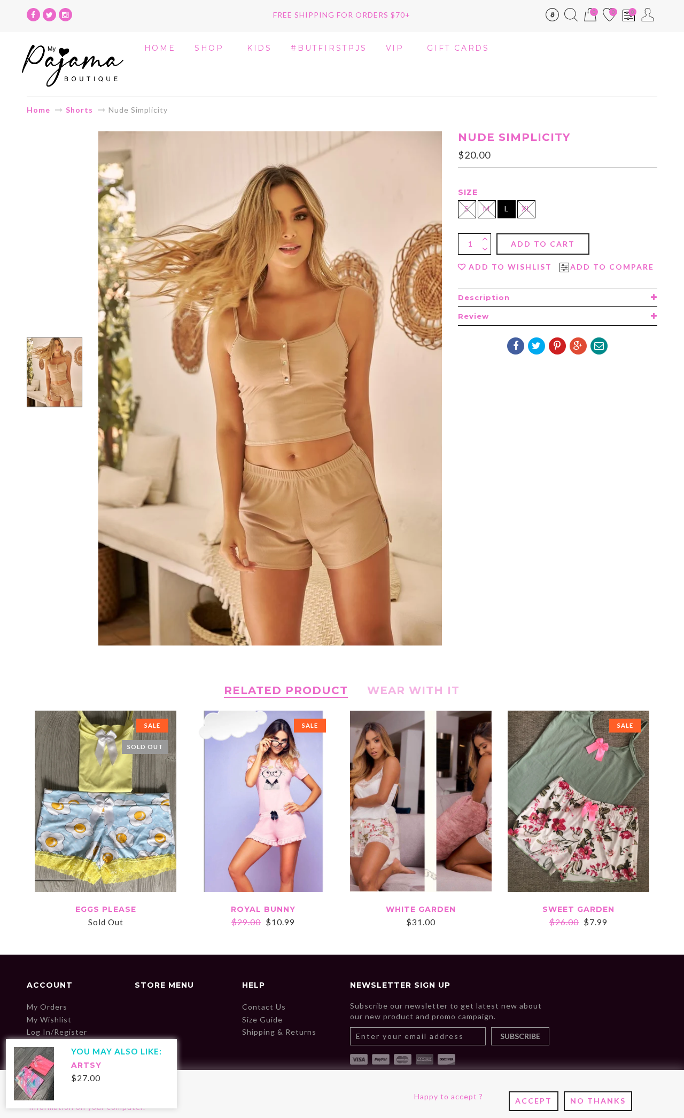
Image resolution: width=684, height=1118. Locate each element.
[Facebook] (33, 14)
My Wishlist (49, 1019)
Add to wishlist (510, 267)
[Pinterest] (557, 346)
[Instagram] (65, 14)
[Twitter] (49, 14)
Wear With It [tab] (413, 690)
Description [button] (484, 297)
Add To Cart (543, 243)
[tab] (557, 297)
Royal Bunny (263, 909)
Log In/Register (57, 1031)
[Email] (599, 346)
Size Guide (262, 1019)
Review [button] (473, 316)
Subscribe (520, 1036)
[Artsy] (34, 1072)
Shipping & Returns (279, 1031)
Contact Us (264, 1006)
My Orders (47, 1006)
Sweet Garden (578, 909)
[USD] (552, 17)
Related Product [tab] (286, 690)
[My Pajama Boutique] (73, 63)
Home (38, 109)
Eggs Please (105, 909)
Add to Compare (612, 267)
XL (526, 208)
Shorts (79, 109)
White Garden (421, 909)
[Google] (578, 346)
